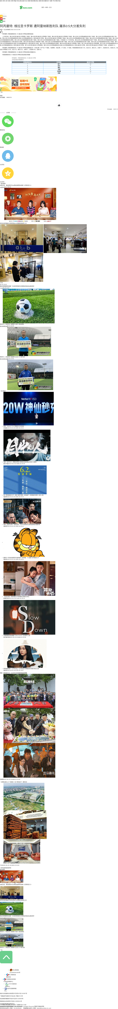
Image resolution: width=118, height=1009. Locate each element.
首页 (1, 1)
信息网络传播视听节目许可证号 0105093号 (11, 998)
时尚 (18, 1)
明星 (15, 1)
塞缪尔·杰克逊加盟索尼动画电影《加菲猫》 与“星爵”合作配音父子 (21, 557)
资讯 (4, 1)
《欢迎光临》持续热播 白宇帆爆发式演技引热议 (16, 596)
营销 (31, 1)
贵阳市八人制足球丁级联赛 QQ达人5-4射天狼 (12, 357)
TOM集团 (2, 1004)
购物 (56, 1)
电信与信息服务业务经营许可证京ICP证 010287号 (13, 993)
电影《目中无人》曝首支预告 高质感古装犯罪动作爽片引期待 (19, 462)
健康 (45, 1)
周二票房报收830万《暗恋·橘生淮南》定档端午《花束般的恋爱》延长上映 (23, 495)
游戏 (20, 1)
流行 (7, 1)
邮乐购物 (8, 1004)
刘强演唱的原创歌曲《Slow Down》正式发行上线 (16, 635)
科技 (59, 1)
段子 (48, 1)
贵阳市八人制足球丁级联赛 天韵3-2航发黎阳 (12, 324)
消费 (51, 1)
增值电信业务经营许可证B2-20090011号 (11, 1001)
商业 (37, 1)
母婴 (29, 1)
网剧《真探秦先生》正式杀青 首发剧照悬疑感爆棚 (13, 673)
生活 (26, 1)
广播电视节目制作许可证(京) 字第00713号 (11, 996)
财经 (42, 1)
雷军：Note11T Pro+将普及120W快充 (13, 426)
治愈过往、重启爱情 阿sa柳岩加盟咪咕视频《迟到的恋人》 (16, 185)
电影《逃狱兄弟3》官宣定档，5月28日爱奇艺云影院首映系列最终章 (21, 524)
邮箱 (34, 1)
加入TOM (23, 1004)
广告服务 (18, 1004)
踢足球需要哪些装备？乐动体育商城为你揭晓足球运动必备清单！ (17, 286)
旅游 (23, 1)
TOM (1, 288)
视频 (40, 1)
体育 (12, 1)
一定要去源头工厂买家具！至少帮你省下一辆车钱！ (14, 782)
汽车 (54, 1)
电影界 (5, 497)
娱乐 (9, 1)
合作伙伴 (13, 1004)
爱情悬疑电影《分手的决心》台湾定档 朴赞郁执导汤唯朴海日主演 (21, 668)
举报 (1, 95)
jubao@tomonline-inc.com (44, 1008)
